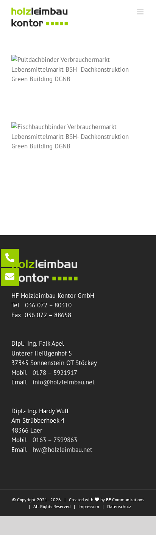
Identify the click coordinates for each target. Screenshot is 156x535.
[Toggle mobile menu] (141, 12)
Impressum (88, 506)
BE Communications (125, 499)
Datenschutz (119, 506)
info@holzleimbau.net (64, 382)
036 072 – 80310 (48, 305)
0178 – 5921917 (55, 372)
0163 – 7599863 (55, 440)
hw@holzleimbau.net (62, 449)
